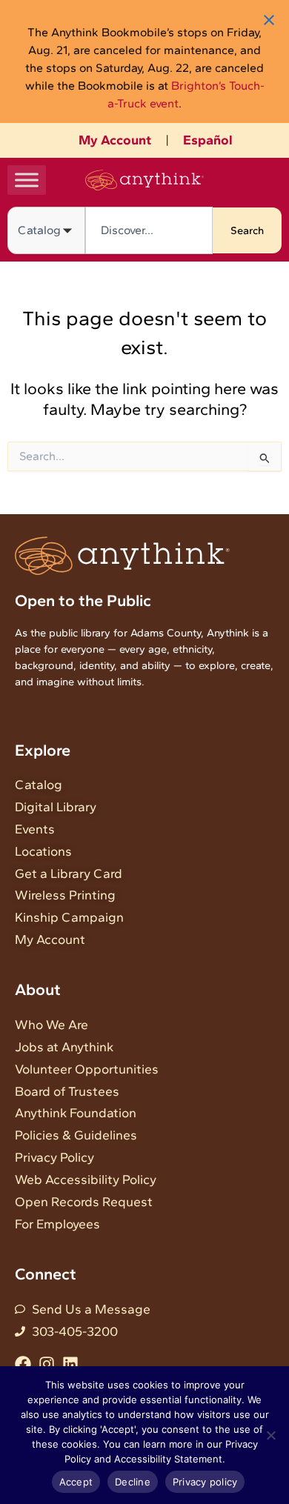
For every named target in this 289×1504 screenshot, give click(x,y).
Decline (132, 1482)
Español (208, 140)
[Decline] (270, 1435)
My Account (115, 140)
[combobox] (149, 230)
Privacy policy (205, 1482)
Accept (76, 1482)
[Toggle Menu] (27, 180)
